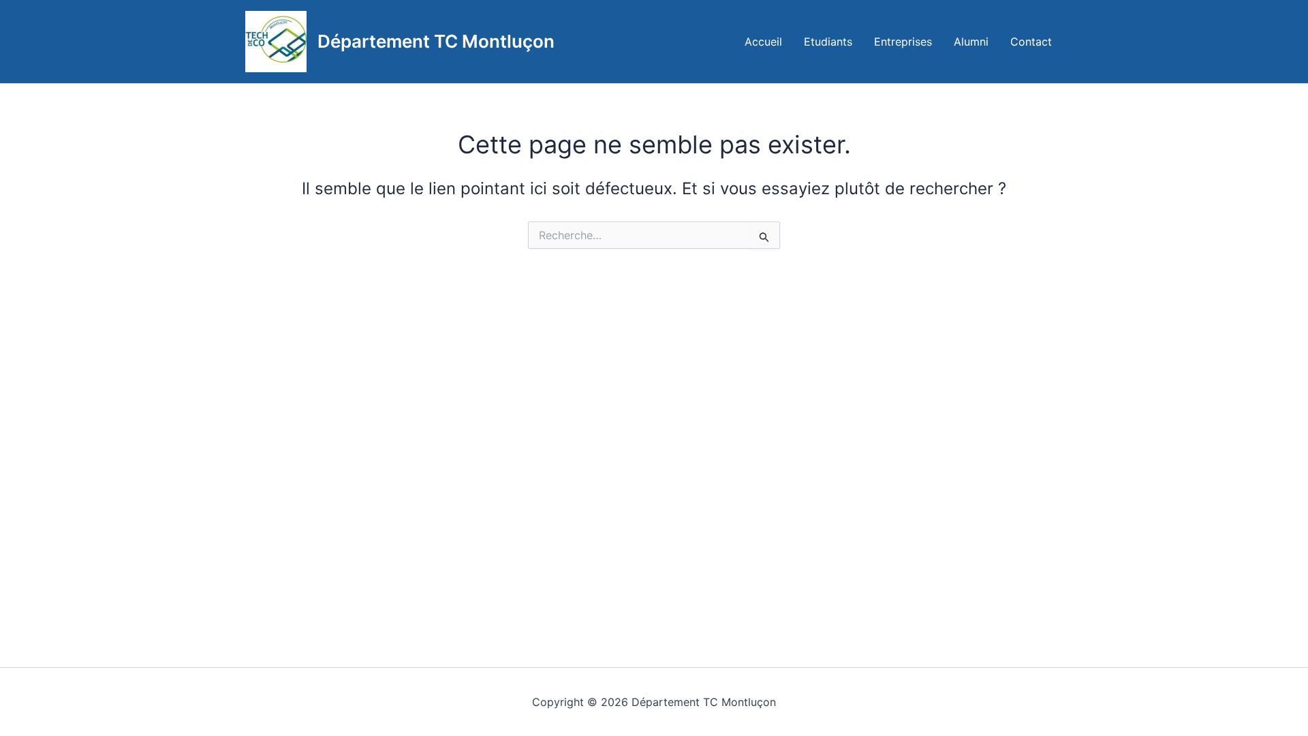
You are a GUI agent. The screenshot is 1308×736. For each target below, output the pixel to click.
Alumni (971, 41)
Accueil (763, 41)
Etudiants (828, 41)
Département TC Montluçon (436, 41)
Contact (1031, 41)
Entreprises (903, 41)
